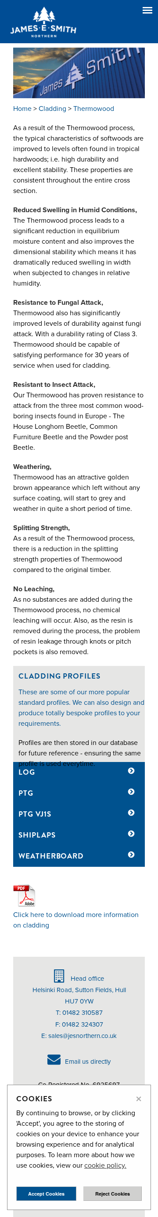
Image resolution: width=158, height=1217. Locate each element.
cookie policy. (105, 1165)
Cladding (52, 108)
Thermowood (93, 108)
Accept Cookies (46, 1193)
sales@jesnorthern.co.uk (82, 1036)
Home (22, 108)
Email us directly (88, 1061)
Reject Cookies (112, 1193)
